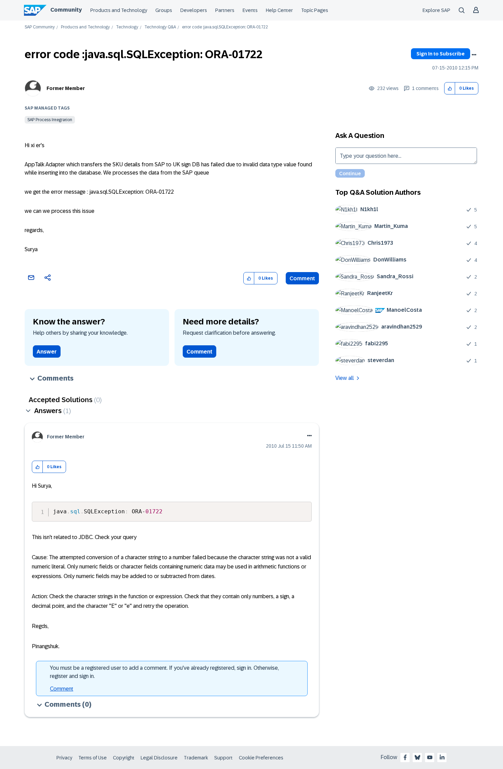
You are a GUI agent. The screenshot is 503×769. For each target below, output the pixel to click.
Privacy (64, 757)
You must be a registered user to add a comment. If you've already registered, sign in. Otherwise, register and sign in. (164, 672)
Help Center (279, 10)
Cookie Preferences (261, 757)
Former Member (66, 88)
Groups (163, 10)
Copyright (123, 757)
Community (66, 10)
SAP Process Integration (49, 119)
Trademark (196, 757)
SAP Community (40, 27)
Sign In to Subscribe (440, 53)
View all (344, 378)
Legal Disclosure (159, 757)
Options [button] (474, 54)
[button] (449, 88)
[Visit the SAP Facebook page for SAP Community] (405, 757)
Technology (127, 27)
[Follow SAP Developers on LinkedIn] (442, 757)
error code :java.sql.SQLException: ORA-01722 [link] (225, 27)
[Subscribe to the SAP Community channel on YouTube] (430, 757)
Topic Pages (314, 10)
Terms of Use (92, 757)
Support (223, 757)
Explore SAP (436, 10)
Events (250, 10)
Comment (302, 278)
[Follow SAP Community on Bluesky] (417, 757)
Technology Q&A (160, 27)
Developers (193, 10)
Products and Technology (118, 10)
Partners (224, 10)
